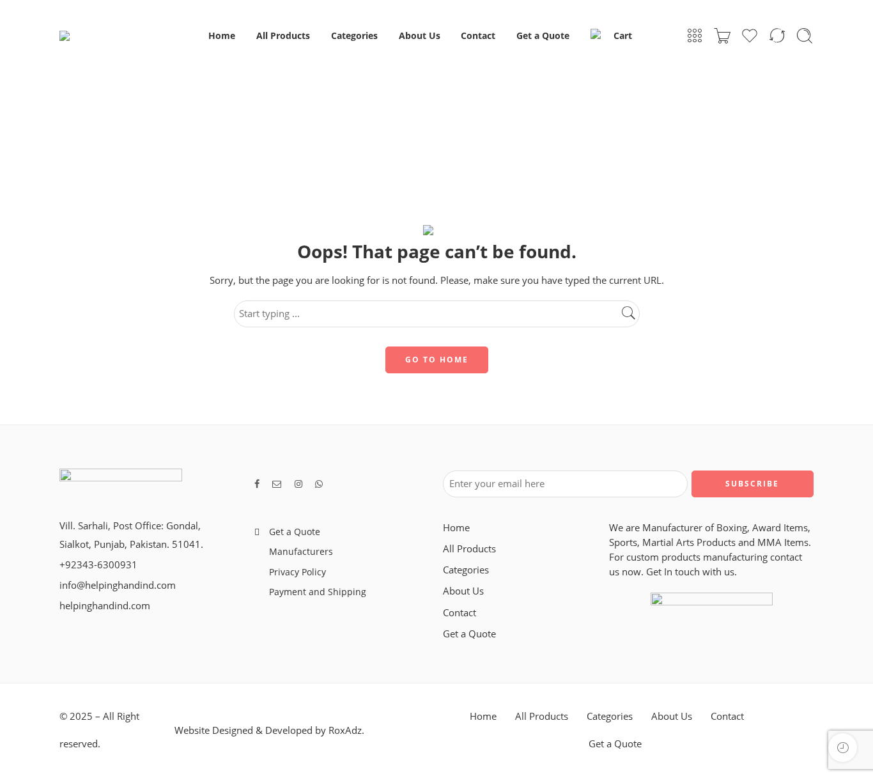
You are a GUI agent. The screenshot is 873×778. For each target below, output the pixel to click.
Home (221, 35)
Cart (623, 35)
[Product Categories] (695, 36)
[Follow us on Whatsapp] (319, 483)
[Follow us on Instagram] (298, 483)
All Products (283, 35)
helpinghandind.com (104, 606)
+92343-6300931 (98, 565)
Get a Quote (542, 35)
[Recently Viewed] (842, 747)
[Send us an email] (277, 483)
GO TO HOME (436, 359)
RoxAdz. (346, 730)
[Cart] (722, 36)
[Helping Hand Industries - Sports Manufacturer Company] (117, 36)
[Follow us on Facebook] (256, 483)
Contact (478, 35)
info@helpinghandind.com (117, 585)
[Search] (805, 36)
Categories (354, 35)
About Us (419, 35)
